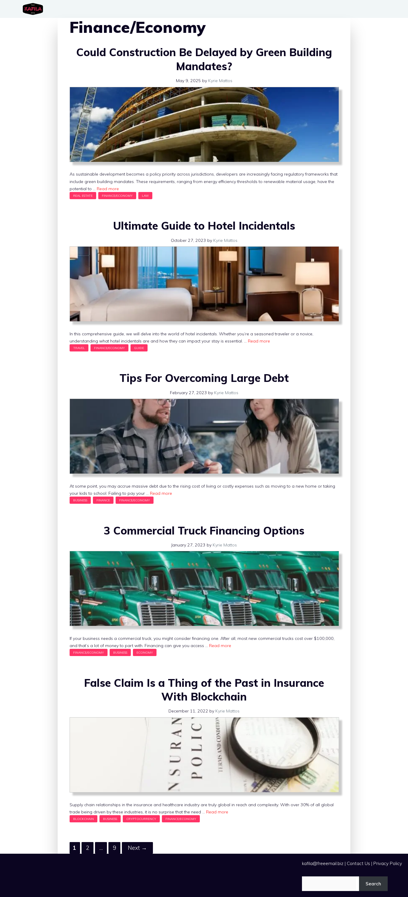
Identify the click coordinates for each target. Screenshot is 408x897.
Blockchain (83, 819)
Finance (103, 500)
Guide (139, 348)
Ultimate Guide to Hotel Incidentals (204, 225)
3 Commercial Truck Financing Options (204, 530)
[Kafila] (34, 9)
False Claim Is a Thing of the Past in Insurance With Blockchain (204, 690)
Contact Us (358, 863)
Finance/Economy (117, 195)
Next (137, 847)
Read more (108, 188)
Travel (79, 348)
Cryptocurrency (141, 819)
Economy (144, 652)
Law (145, 195)
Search (373, 884)
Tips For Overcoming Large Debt (204, 378)
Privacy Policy (387, 863)
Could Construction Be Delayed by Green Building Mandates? (204, 59)
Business (80, 500)
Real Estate (83, 195)
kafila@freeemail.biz (322, 863)
